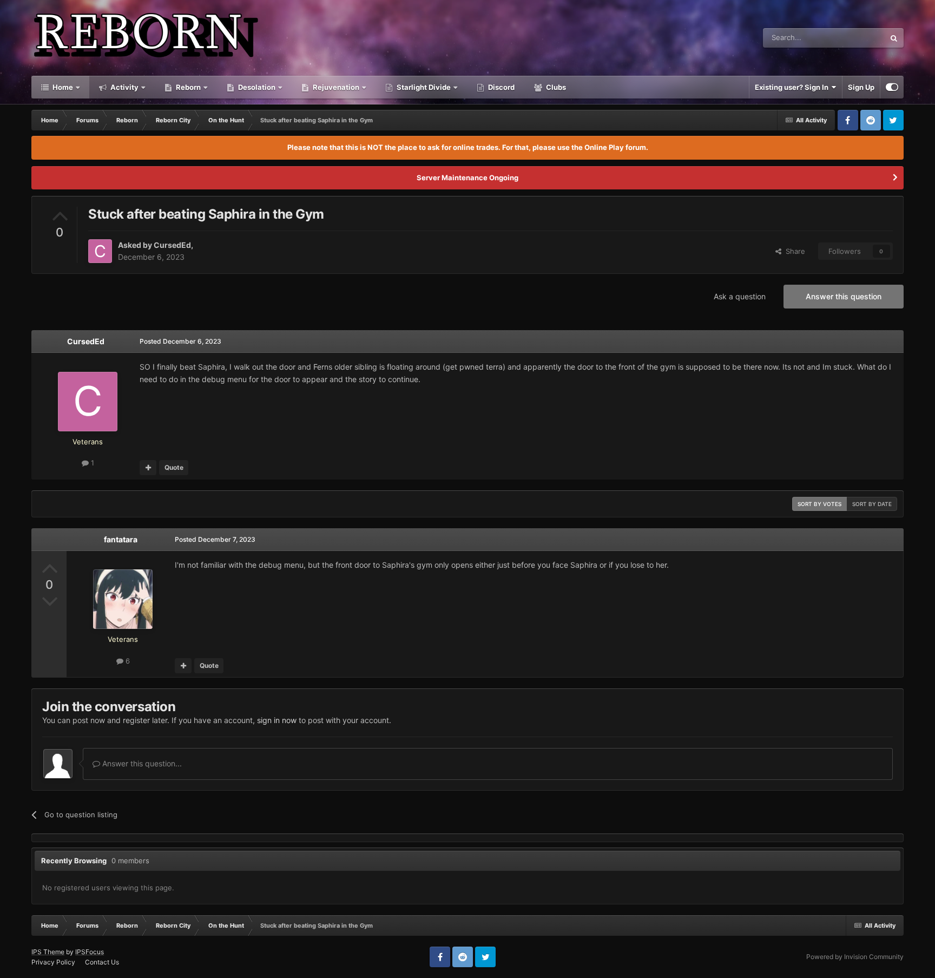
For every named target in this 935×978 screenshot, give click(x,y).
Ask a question (740, 296)
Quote (173, 467)
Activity (124, 87)
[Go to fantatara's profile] (123, 599)
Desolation (255, 87)
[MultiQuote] (148, 467)
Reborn (187, 87)
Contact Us (102, 962)
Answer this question (843, 296)
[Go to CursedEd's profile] (100, 251)
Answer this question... (141, 763)
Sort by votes (819, 504)
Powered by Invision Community (855, 957)
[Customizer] (892, 87)
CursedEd (172, 245)
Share (793, 251)
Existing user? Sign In (793, 87)
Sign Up (861, 87)
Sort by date (872, 504)
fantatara (120, 539)
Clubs (555, 87)
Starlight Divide (423, 87)
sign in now (277, 720)
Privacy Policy (53, 962)
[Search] (894, 38)
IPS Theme (47, 952)
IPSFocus (89, 952)
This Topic (854, 38)
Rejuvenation (335, 87)
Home (62, 87)
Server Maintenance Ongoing (467, 177)
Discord (500, 87)
